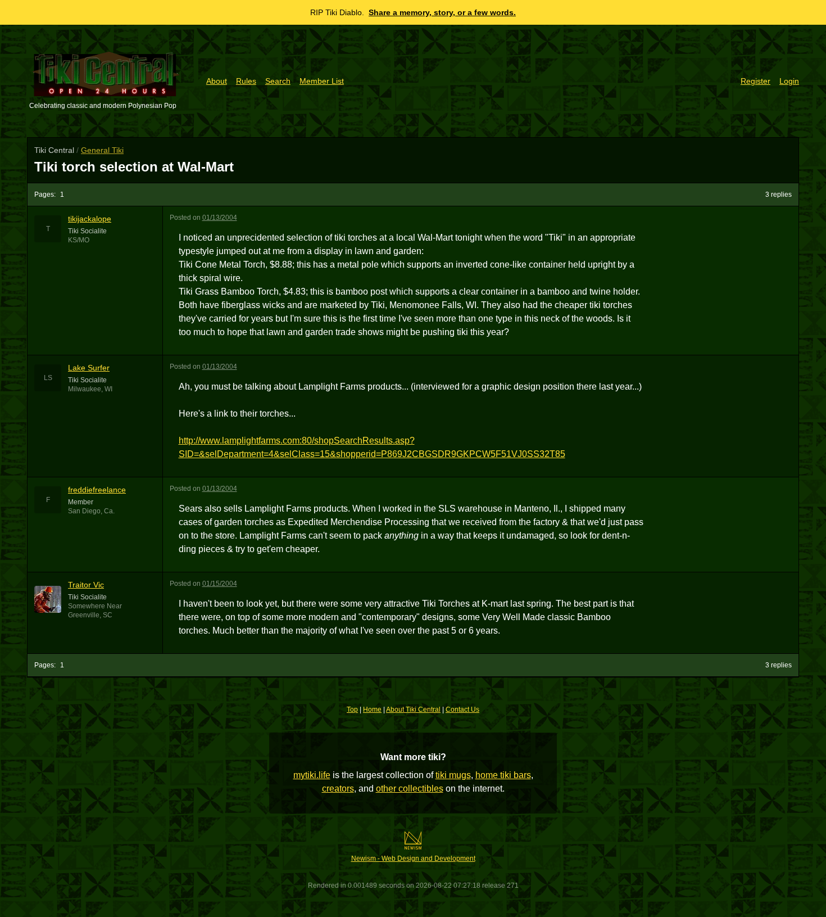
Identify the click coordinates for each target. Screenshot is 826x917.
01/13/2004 (219, 218)
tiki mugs (453, 775)
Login (789, 80)
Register (755, 80)
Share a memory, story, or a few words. (442, 12)
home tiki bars (503, 775)
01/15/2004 (219, 584)
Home (372, 709)
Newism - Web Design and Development (413, 858)
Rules (246, 80)
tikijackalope (89, 218)
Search (278, 80)
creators (338, 788)
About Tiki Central (413, 709)
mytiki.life (311, 775)
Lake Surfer (89, 367)
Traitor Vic (86, 584)
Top (352, 709)
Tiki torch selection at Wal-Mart (134, 166)
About (216, 80)
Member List (321, 80)
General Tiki (102, 150)
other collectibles (409, 788)
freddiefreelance (97, 489)
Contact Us (462, 709)
